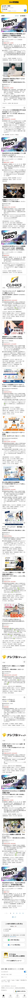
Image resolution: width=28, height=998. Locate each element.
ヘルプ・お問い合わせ (5, 985)
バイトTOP (3, 980)
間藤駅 (17, 980)
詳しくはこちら (13, 936)
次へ (13, 917)
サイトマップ (13, 985)
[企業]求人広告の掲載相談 (20, 987)
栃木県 (8, 980)
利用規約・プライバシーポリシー (7, 987)
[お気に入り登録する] (24, 29)
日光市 (13, 980)
